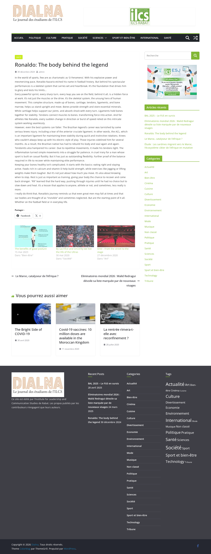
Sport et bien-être (123, 37)
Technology (151, 275)
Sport (148, 264)
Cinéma (149, 183)
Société (82, 37)
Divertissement (153, 199)
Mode (148, 221)
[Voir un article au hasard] (195, 38)
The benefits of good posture (31, 248)
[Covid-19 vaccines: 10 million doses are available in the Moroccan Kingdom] (75, 306)
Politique (35, 37)
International (149, 37)
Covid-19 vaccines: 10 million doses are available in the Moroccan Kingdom (75, 336)
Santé (167, 37)
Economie (150, 204)
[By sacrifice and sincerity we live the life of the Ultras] (75, 236)
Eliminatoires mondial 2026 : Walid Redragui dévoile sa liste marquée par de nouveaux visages (108, 280)
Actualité (149, 166)
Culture (51, 37)
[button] (105, 38)
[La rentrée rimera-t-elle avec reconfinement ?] (120, 306)
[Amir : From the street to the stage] (116, 236)
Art (146, 172)
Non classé (151, 232)
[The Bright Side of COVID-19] (31, 306)
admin (42, 71)
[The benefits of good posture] (34, 236)
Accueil (19, 37)
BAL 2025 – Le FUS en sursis (160, 115)
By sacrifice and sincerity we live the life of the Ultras (74, 250)
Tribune (149, 281)
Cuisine (149, 188)
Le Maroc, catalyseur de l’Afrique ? (36, 276)
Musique (149, 226)
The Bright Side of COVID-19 (28, 331)
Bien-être (150, 177)
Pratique (67, 37)
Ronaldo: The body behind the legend (165, 133)
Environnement (153, 210)
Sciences (98, 37)
